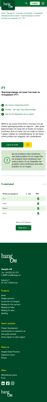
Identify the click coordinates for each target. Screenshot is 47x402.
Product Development (9, 328)
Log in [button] (35, 3)
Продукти (10, 13)
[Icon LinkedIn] (3, 383)
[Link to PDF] (38, 199)
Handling (4, 313)
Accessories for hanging (10, 301)
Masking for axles (8, 310)
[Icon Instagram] (12, 383)
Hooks (3, 295)
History (4, 358)
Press (3, 378)
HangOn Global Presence (10, 352)
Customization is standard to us (13, 331)
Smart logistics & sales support (13, 337)
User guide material (8, 334)
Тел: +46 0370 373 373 (10, 272)
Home (3, 13)
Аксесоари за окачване (24, 13)
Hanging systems (7, 298)
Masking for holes (8, 307)
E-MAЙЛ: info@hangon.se (11, 275)
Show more (22, 228)
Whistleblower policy (9, 375)
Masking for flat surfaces (10, 304)
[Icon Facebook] (8, 383)
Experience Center (8, 355)
